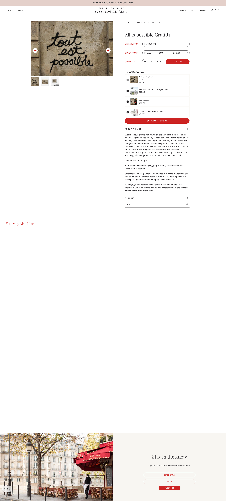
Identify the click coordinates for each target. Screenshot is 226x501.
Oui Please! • (157, 121)
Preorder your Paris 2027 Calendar (113, 3)
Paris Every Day (144, 100)
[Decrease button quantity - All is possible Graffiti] (145, 61)
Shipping (129, 198)
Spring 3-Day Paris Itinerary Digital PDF (153, 111)
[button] (10, 10)
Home (127, 23)
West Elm (140, 168)
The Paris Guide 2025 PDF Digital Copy (153, 90)
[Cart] (218, 10)
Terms (128, 204)
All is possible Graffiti (147, 77)
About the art (133, 129)
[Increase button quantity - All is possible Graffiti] (157, 61)
